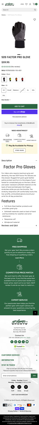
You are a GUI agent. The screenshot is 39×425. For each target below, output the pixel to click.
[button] (6, 67)
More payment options (19, 116)
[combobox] (19, 10)
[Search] (35, 10)
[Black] (4, 79)
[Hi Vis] (10, 79)
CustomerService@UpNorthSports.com (20, 423)
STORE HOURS (19, 150)
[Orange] (16, 79)
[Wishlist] (35, 20)
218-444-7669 (25, 337)
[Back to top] (35, 313)
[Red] (22, 79)
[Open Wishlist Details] (26, 4)
